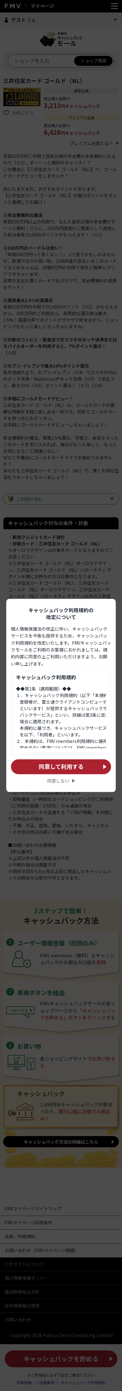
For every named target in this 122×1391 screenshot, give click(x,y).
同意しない (58, 781)
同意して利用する (61, 766)
